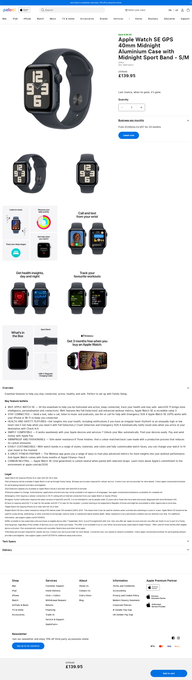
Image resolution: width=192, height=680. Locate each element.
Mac (14, 585)
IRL (170, 10)
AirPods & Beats (20, 605)
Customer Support (55, 585)
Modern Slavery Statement (126, 600)
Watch (15, 600)
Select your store (136, 10)
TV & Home (17, 609)
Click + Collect (53, 595)
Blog (81, 600)
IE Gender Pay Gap (122, 609)
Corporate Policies (122, 605)
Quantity (123, 99)
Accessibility (119, 590)
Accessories (18, 614)
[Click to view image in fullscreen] (58, 89)
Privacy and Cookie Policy (126, 595)
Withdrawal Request (56, 600)
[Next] (191, 2)
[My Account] (182, 10)
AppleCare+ (52, 624)
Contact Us (84, 590)
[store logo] (16, 10)
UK (176, 10)
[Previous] (1, 2)
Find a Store (85, 595)
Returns (49, 605)
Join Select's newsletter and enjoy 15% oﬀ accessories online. (96, 2)
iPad (14, 590)
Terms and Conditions (124, 585)
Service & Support (55, 619)
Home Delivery (53, 590)
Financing (50, 609)
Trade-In (50, 614)
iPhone (15, 595)
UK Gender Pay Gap (123, 614)
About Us (84, 585)
